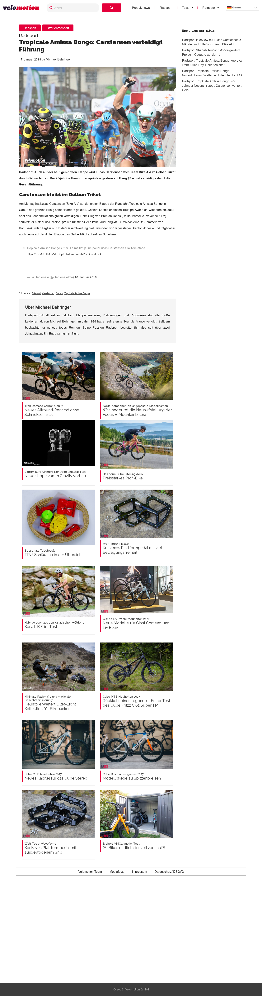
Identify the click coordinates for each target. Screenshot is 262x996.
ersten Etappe (99, 203)
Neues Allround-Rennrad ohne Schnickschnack (52, 410)
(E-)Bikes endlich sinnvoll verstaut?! (134, 846)
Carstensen (48, 293)
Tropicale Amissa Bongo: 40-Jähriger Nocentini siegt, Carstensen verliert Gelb (211, 85)
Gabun (59, 293)
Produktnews (141, 7)
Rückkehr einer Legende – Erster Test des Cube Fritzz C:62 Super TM (136, 701)
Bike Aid (36, 293)
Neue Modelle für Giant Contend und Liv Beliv (136, 623)
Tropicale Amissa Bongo (77, 293)
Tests (185, 7)
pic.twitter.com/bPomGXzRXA (81, 254)
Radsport (166, 7)
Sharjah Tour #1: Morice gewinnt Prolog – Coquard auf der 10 (211, 52)
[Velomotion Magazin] (21, 7)
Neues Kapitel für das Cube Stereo (56, 776)
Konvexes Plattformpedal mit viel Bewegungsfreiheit (132, 548)
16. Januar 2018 (86, 277)
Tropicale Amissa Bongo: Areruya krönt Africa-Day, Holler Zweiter (212, 62)
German (237, 7)
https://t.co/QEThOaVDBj (43, 254)
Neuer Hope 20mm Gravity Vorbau (55, 474)
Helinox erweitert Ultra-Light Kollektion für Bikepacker (50, 703)
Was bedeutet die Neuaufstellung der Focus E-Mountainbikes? (137, 410)
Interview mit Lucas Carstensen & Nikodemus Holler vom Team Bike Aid (211, 41)
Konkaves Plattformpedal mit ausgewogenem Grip (50, 848)
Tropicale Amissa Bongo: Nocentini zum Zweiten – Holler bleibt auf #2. (212, 72)
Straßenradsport (58, 28)
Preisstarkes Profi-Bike (123, 476)
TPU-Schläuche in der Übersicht (54, 553)
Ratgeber (208, 7)
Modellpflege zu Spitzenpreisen (132, 776)
